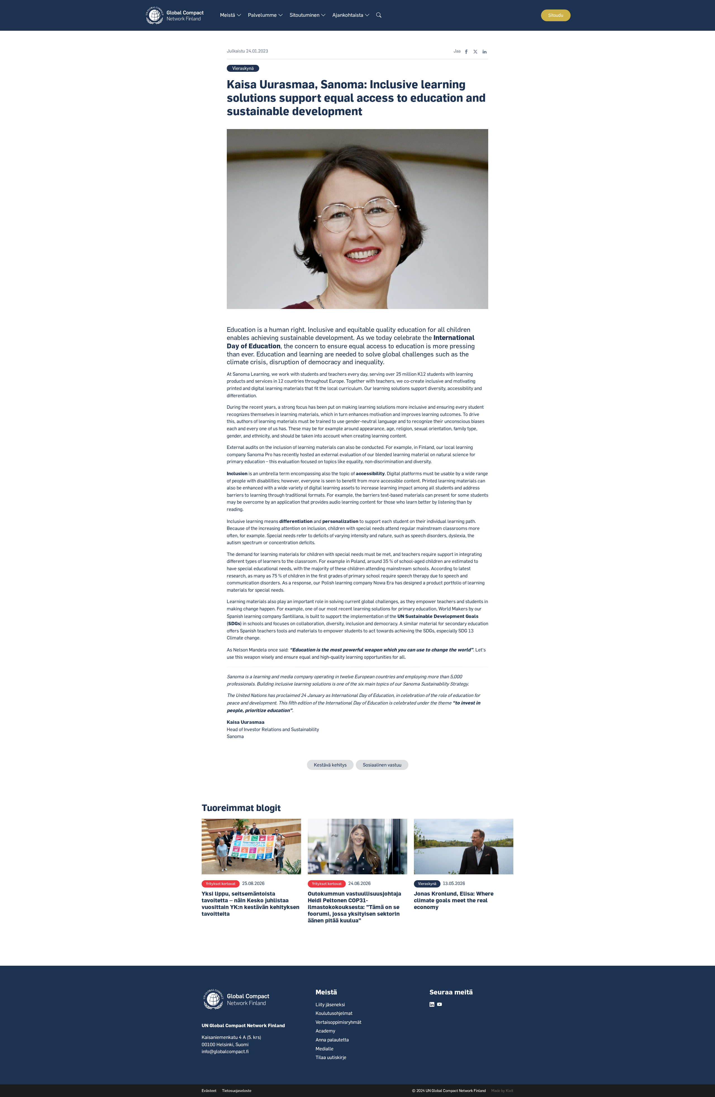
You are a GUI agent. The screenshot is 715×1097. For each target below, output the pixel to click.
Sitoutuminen (305, 15)
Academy (325, 1031)
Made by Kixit (502, 1090)
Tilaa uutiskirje (331, 1057)
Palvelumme (263, 15)
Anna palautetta (332, 1040)
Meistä (228, 15)
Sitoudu (555, 15)
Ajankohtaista (348, 15)
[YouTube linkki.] (439, 1004)
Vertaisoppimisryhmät (338, 1022)
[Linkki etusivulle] (177, 15)
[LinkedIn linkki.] (432, 1004)
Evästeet (209, 1090)
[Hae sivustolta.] (379, 15)
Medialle (324, 1048)
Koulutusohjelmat (334, 1013)
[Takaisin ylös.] (701, 1083)
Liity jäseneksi (330, 1004)
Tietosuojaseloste (236, 1090)
